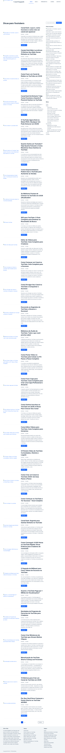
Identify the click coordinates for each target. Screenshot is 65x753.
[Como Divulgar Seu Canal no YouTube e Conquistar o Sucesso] (11, 293)
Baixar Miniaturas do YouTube (53, 131)
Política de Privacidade (49, 742)
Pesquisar (59, 22)
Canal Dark (49, 107)
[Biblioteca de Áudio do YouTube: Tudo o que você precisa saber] (11, 340)
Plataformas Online (48, 747)
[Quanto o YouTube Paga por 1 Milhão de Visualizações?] (11, 598)
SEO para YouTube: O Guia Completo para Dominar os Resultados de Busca (31, 219)
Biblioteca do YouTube (52, 125)
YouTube (26, 34)
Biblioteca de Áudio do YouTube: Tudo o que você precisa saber (30, 333)
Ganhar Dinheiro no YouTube (30, 735)
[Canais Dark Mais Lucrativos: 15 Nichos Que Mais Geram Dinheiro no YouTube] (11, 59)
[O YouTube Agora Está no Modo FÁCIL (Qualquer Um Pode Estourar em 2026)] (11, 129)
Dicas (36, 1)
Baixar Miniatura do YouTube (50, 738)
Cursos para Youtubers (49, 733)
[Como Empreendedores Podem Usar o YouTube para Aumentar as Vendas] (11, 179)
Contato (58, 1)
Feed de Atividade (48, 745)
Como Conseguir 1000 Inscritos (54, 116)
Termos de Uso (47, 744)
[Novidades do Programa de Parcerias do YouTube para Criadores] (11, 620)
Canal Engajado (19, 2)
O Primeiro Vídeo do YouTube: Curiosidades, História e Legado (32, 453)
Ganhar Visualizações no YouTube (31, 741)
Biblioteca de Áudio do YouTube (50, 732)
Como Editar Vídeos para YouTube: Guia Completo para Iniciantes (32, 429)
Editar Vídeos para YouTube (29, 736)
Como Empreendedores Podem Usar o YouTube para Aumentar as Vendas (31, 172)
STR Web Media (13, 751)
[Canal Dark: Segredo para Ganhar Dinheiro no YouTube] (11, 529)
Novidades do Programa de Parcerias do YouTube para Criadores (31, 613)
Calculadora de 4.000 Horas (50, 736)
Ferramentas (44, 1)
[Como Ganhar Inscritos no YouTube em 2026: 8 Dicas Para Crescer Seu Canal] (11, 413)
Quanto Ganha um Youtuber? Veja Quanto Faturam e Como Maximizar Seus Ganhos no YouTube (53, 73)
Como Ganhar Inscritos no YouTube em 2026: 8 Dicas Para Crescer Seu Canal (31, 406)
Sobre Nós (46, 741)
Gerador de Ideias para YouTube (54, 129)
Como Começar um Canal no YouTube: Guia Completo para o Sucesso (32, 264)
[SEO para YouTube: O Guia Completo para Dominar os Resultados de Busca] (11, 226)
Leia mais (24, 45)
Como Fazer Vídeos (51, 111)
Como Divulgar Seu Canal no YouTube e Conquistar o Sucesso (31, 287)
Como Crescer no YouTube (53, 119)
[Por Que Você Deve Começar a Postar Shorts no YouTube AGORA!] (11, 707)
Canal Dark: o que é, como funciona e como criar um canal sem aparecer (30, 30)
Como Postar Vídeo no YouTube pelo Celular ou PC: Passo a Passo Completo (31, 357)
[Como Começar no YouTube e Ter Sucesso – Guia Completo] (11, 507)
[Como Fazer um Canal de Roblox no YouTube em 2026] (11, 82)
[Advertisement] (32, 11)
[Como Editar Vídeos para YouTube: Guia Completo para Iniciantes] (11, 436)
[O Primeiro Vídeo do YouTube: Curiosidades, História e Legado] (11, 460)
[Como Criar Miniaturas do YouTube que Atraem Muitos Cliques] (11, 643)
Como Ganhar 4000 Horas (53, 117)
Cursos (52, 1)
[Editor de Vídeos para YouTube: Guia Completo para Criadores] (11, 248)
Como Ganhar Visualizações (53, 114)
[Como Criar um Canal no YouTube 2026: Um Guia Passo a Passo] (11, 484)
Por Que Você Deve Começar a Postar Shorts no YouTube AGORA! (32, 700)
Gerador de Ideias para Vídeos (50, 735)
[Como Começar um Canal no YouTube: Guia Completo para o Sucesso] (11, 271)
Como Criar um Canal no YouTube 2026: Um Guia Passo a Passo (30, 477)
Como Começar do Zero (52, 108)
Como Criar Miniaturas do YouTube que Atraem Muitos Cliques (31, 637)
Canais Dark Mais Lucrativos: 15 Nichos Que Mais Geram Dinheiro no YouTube (31, 52)
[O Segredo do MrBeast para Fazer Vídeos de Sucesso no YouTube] (11, 577)
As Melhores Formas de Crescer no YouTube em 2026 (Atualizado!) (32, 195)
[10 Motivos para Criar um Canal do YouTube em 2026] (11, 685)
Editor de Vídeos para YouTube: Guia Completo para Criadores (32, 242)
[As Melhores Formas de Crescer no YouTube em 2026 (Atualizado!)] (11, 203)
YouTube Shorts (27, 742)
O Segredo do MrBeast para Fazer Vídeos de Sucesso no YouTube (31, 570)
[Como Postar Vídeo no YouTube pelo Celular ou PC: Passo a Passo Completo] (11, 364)
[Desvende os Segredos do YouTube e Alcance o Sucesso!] (11, 316)
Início (31, 1)
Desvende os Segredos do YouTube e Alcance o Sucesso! (30, 309)
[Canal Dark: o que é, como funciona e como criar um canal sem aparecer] (11, 36)
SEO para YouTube (51, 113)
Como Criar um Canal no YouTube (54, 110)
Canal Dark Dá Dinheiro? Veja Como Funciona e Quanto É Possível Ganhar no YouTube (31, 98)
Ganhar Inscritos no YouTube (30, 738)
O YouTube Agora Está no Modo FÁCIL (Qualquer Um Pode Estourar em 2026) (30, 122)
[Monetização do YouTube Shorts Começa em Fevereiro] (11, 665)
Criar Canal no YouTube (29, 733)
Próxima (40, 722)
